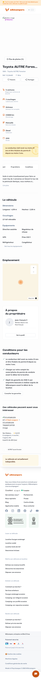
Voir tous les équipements (13, 246)
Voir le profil (20, 335)
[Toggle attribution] (36, 298)
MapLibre (31, 298)
